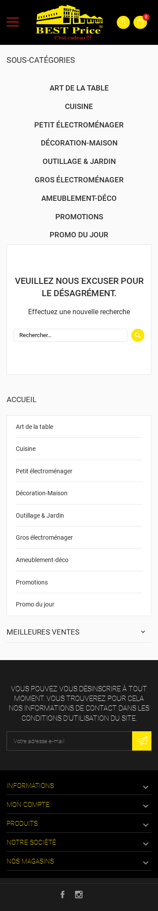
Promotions (32, 582)
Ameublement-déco (42, 559)
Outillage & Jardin (40, 515)
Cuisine (26, 448)
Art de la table (34, 426)
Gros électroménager (44, 537)
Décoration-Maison (42, 493)
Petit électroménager (44, 471)
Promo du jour (35, 604)
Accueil (21, 399)
